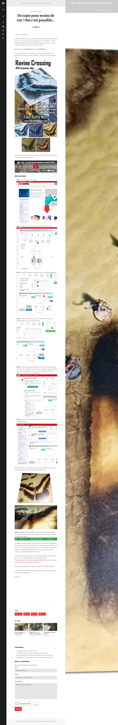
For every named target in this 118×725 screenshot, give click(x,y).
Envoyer (18, 709)
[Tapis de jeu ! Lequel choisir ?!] (50, 627)
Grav (42, 721)
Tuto (40, 11)
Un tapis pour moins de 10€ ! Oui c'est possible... (36, 18)
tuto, (42, 3)
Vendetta (34, 3)
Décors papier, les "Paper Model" (20, 633)
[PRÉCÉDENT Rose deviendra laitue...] (3, 16)
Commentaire (19, 681)
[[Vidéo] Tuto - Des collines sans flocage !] (36, 627)
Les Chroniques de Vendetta (91, 3)
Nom (17, 667)
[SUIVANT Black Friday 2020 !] (3, 9)
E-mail (17, 674)
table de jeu (47, 3)
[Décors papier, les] (21, 627)
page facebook (49, 566)
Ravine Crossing (41, 53)
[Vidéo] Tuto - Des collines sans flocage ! (35, 633)
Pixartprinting (41, 49)
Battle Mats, (35, 11)
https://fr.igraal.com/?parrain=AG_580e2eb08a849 (29, 560)
